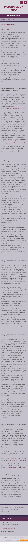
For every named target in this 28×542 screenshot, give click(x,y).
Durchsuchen (21, 2)
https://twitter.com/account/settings (11, 467)
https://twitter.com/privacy (18, 460)
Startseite (3, 19)
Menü (25, 2)
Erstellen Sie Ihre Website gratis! (13, 540)
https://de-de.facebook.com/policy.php (15, 143)
